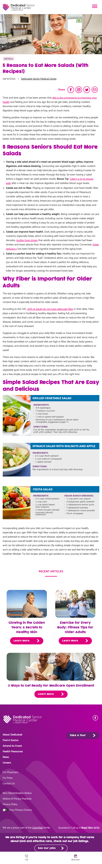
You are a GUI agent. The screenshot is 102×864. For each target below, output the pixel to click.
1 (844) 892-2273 (89, 827)
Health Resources (13, 751)
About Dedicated (12, 735)
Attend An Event (12, 746)
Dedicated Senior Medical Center (39, 79)
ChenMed (37, 828)
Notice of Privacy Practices (17, 799)
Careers (7, 763)
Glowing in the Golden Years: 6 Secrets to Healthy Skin (26, 627)
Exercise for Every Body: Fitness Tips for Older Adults (75, 627)
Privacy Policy (10, 804)
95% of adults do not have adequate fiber (50, 309)
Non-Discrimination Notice (17, 793)
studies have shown (27, 240)
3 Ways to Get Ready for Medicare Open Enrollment (51, 685)
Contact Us (9, 783)
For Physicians (10, 772)
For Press (8, 778)
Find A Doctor (11, 740)
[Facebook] (96, 717)
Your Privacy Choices (20, 810)
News (6, 757)
